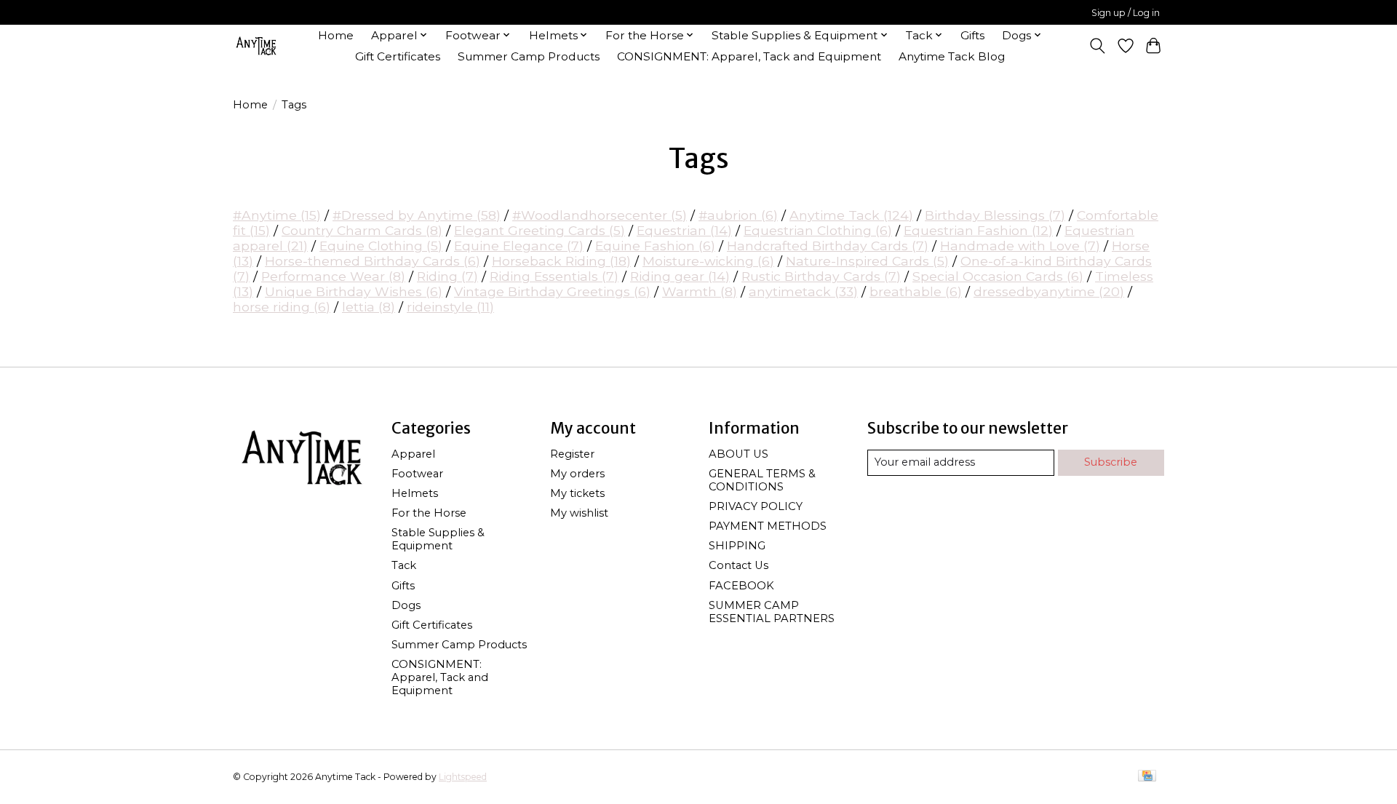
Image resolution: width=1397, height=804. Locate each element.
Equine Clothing (380, 245)
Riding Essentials (554, 276)
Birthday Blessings (995, 215)
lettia (368, 306)
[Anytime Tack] (256, 45)
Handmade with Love (1020, 245)
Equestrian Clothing (818, 230)
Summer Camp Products (529, 56)
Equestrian (684, 230)
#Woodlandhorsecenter (599, 215)
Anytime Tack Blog (952, 56)
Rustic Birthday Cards (821, 276)
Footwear (417, 473)
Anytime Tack (851, 215)
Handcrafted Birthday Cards (827, 245)
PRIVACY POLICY (756, 506)
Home (336, 35)
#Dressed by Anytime (417, 215)
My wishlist (579, 513)
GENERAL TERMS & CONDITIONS (762, 480)
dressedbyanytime (1049, 291)
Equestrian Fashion (978, 230)
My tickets (577, 493)
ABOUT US (738, 454)
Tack (403, 565)
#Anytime (277, 215)
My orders (577, 473)
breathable (915, 291)
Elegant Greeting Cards (539, 230)
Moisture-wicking (708, 260)
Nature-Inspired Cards (867, 260)
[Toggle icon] (1097, 46)
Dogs (406, 605)
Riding (447, 276)
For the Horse (428, 513)
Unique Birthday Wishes (353, 291)
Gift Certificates (397, 56)
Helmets (414, 493)
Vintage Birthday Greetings (552, 291)
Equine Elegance (519, 245)
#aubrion (738, 215)
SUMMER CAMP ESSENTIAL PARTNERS (772, 612)
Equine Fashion (655, 245)
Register (572, 454)
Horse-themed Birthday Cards (372, 260)
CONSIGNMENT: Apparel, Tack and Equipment (749, 56)
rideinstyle (450, 306)
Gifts (972, 35)
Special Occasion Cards (997, 276)
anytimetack (803, 291)
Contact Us (738, 565)
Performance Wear (333, 276)
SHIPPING (737, 545)
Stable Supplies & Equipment (438, 539)
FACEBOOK (741, 585)
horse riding (281, 306)
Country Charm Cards (362, 230)
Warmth (699, 291)
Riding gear (680, 276)
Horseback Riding (561, 260)
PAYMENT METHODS (768, 526)
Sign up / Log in (1125, 12)
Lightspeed (463, 776)
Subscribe (1110, 462)
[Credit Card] (1147, 777)
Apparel (413, 454)
